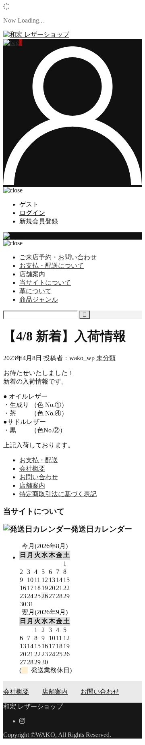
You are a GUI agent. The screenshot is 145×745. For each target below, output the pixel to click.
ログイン (32, 212)
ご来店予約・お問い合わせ (58, 257)
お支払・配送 (38, 460)
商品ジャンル (38, 299)
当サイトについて (45, 282)
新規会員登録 (38, 221)
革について (35, 291)
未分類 (106, 358)
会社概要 (32, 468)
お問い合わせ (38, 477)
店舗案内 (32, 274)
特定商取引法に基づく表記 (58, 493)
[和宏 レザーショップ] (36, 34)
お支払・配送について (51, 265)
